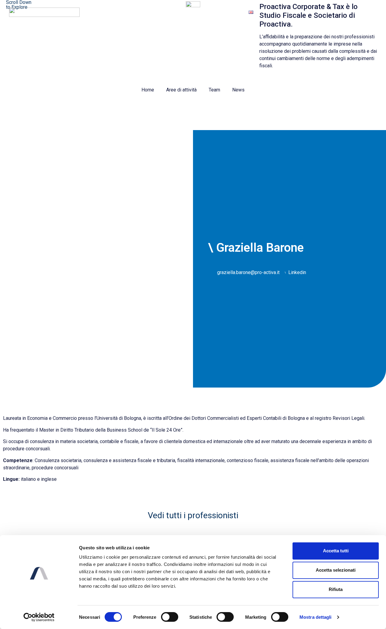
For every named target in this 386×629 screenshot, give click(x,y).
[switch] (169, 617)
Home (147, 90)
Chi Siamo (143, 12)
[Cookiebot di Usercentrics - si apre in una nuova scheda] (39, 617)
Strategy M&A (223, 12)
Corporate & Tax (181, 12)
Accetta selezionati (336, 570)
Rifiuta (336, 589)
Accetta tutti (336, 550)
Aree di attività (181, 90)
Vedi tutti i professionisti (193, 515)
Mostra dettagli (315, 617)
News (238, 90)
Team (214, 90)
